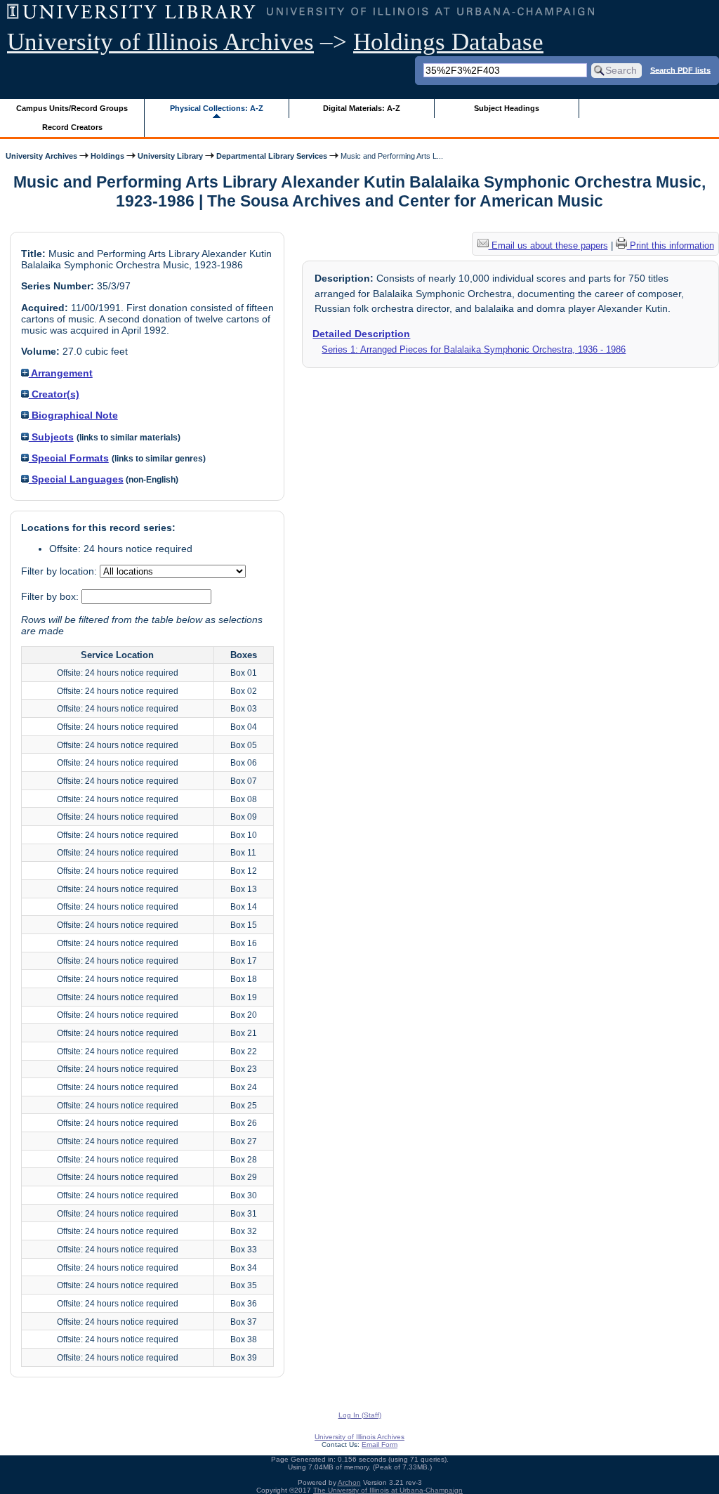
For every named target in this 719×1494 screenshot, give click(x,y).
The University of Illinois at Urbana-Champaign (388, 1490)
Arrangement (61, 373)
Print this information (670, 245)
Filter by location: (60, 571)
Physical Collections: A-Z (216, 108)
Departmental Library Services (271, 156)
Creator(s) (54, 394)
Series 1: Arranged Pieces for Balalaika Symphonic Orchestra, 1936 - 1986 (474, 349)
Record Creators (72, 127)
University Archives (41, 156)
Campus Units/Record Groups (72, 108)
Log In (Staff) (359, 1415)
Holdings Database (448, 41)
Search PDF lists (680, 69)
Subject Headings (506, 108)
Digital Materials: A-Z (361, 108)
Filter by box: (51, 596)
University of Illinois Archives (160, 41)
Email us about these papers (548, 245)
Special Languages (76, 479)
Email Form (379, 1444)
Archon (349, 1482)
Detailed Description (361, 333)
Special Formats (69, 458)
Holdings (107, 156)
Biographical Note (73, 415)
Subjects (51, 437)
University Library (170, 156)
